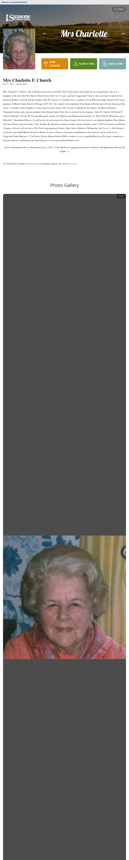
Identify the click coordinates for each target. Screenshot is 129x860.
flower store (71, 163)
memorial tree (33, 163)
